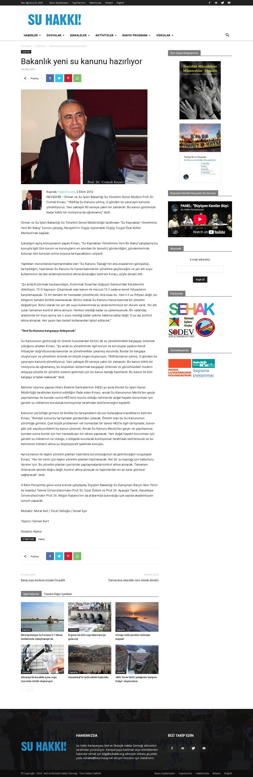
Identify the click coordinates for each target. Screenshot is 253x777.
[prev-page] (23, 689)
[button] (227, 35)
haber (41, 539)
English (120, 2)
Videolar (163, 35)
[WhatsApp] (77, 78)
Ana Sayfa (26, 46)
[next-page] (29, 689)
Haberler (31, 35)
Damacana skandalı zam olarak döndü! (134, 580)
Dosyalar (54, 35)
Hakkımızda (95, 2)
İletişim (109, 2)
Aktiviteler (104, 35)
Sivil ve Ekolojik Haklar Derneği (123, 745)
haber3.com (66, 192)
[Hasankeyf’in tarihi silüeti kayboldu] (89, 659)
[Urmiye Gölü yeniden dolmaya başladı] (137, 617)
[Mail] (216, 3)
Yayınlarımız (78, 2)
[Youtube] (229, 3)
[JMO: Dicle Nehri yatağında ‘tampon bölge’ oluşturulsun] (137, 659)
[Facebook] (209, 3)
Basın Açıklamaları (59, 2)
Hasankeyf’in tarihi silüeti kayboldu (88, 677)
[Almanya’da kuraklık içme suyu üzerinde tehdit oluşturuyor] (42, 659)
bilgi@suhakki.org (113, 754)
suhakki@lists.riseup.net (98, 758)
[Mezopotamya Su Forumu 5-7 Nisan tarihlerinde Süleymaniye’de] (42, 617)
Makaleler (78, 35)
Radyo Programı (134, 35)
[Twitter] (223, 3)
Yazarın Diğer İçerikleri (58, 594)
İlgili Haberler (31, 594)
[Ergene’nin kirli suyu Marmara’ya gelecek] (89, 617)
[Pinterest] (68, 78)
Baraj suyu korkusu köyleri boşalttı (43, 580)
